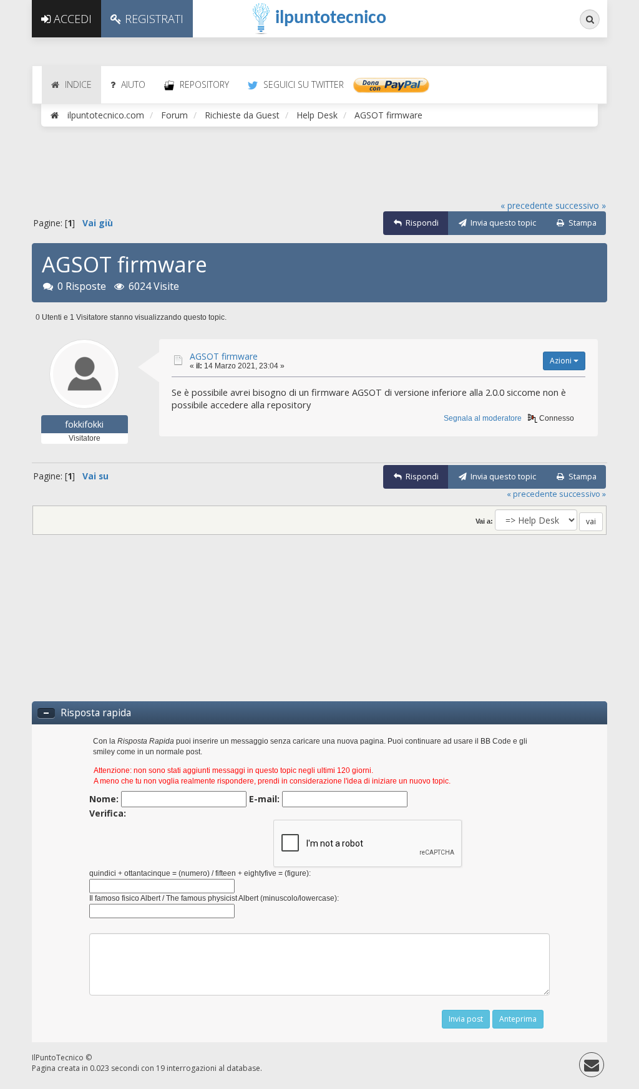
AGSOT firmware (224, 356)
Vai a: (484, 521)
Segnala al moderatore (483, 418)
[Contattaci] (591, 1067)
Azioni (561, 360)
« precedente (526, 205)
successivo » (580, 205)
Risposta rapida (96, 712)
